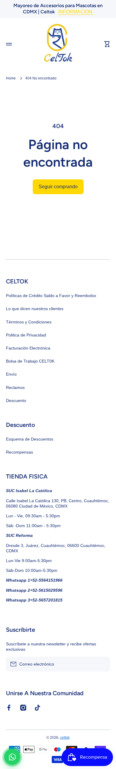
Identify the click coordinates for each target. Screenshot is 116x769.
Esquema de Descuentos (29, 439)
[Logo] (58, 44)
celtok (65, 738)
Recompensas (19, 452)
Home (11, 78)
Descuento (16, 400)
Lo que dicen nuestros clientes (34, 308)
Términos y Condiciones (28, 322)
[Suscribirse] (102, 664)
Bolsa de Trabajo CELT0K (30, 361)
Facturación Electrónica (28, 348)
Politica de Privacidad (26, 335)
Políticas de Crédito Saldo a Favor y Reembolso (51, 295)
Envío (11, 374)
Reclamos (15, 387)
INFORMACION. (75, 11)
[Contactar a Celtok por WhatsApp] (12, 757)
